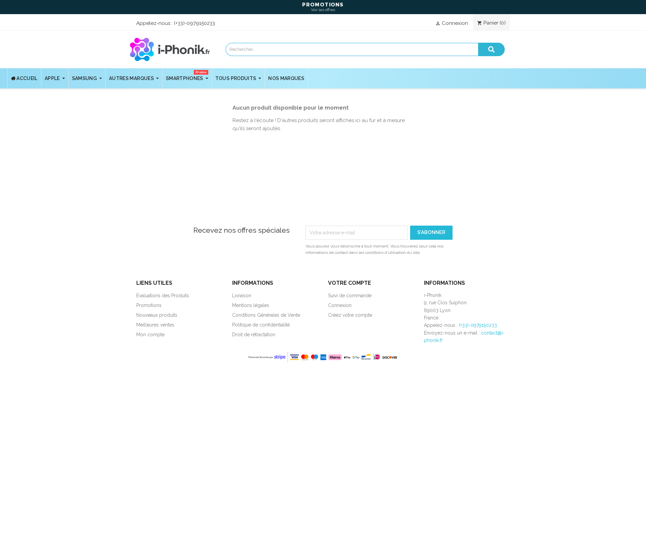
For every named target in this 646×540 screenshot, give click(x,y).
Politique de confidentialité (261, 324)
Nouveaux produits (156, 315)
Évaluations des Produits (162, 295)
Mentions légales (250, 305)
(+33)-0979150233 (194, 23)
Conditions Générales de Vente (266, 315)
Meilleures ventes (155, 324)
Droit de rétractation (253, 334)
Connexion (340, 305)
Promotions (149, 305)
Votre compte (349, 283)
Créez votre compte (350, 315)
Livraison (241, 295)
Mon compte (150, 334)
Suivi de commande (349, 295)
